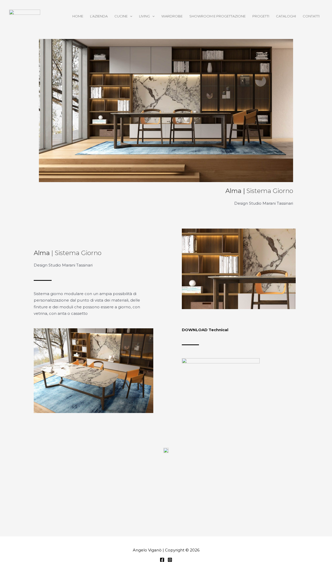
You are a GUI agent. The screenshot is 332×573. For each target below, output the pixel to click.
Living (144, 16)
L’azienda (99, 16)
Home (77, 16)
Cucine (121, 16)
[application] (130, 16)
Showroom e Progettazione (217, 16)
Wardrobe (172, 16)
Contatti (311, 16)
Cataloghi (286, 16)
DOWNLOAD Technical (205, 329)
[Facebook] (162, 559)
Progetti (260, 16)
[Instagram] (170, 559)
